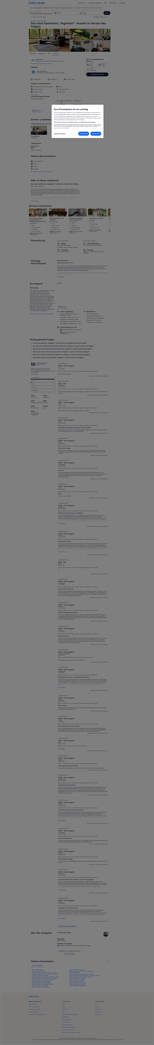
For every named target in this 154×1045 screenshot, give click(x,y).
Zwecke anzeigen (59, 133)
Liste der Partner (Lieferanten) (61, 128)
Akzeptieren (96, 133)
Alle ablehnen (83, 133)
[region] (77, 121)
